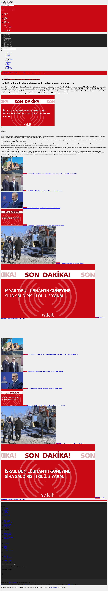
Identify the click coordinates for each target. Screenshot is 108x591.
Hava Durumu (8, 41)
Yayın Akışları (8, 44)
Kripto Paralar (7, 515)
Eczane (5, 559)
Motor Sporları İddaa (8, 537)
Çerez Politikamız (13, 582)
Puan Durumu (7, 525)
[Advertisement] (12, 328)
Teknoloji (8, 27)
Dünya (8, 30)
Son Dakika (9, 26)
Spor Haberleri (7, 521)
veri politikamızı (53, 587)
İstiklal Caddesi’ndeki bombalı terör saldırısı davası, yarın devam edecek (27, 73)
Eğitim (5, 19)
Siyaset (5, 17)
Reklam (5, 547)
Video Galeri (8, 38)
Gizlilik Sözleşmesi (8, 550)
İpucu (7, 60)
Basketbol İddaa (7, 533)
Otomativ (8, 29)
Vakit (5, 76)
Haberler (6, 508)
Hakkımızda (6, 543)
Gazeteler (7, 34)
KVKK (5, 548)
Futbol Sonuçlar (7, 524)
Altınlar (5, 514)
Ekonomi (6, 18)
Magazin (6, 23)
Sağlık (5, 21)
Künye (5, 544)
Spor (5, 14)
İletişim (5, 546)
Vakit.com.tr (3, 584)
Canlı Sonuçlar (7, 520)
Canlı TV (7, 39)
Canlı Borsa (8, 42)
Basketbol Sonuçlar (8, 523)
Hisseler (5, 511)
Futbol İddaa (6, 531)
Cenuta (27, 584)
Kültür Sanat (6, 22)
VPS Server (71, 584)
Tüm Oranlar (7, 526)
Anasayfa (3, 73)
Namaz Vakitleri (9, 46)
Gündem (6, 13)
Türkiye (8, 31)
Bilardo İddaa (7, 535)
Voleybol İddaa (7, 534)
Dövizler (6, 512)
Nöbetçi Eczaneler (8, 560)
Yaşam (5, 15)
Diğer (5, 25)
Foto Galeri (8, 36)
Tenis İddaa (6, 538)
